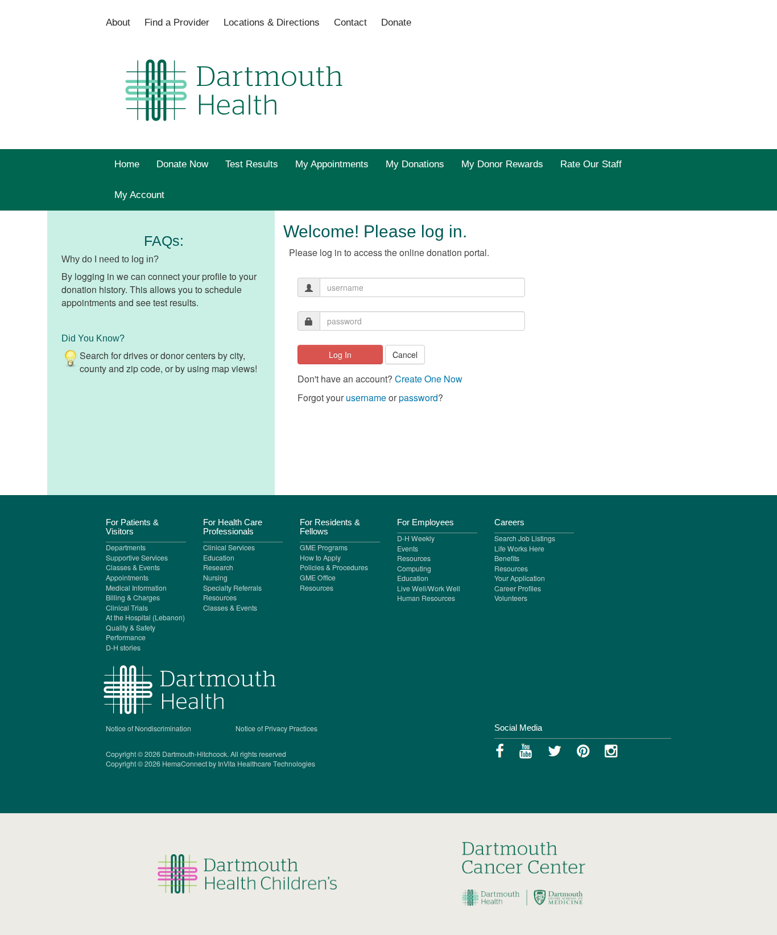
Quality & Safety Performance (130, 632)
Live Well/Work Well (428, 588)
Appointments (127, 577)
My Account (139, 195)
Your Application (519, 578)
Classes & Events (133, 567)
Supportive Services (137, 557)
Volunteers (510, 598)
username (366, 397)
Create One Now (428, 378)
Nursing (215, 577)
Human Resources (426, 598)
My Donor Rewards (502, 164)
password (418, 397)
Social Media (518, 727)
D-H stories (123, 647)
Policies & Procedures (334, 567)
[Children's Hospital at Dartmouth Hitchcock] (530, 873)
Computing (414, 568)
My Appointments (332, 164)
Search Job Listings (524, 538)
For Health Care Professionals (232, 527)
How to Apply (320, 557)
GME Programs (324, 547)
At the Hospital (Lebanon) (145, 617)
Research (218, 567)
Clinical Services (229, 547)
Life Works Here (519, 548)
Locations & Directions (272, 22)
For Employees (425, 522)
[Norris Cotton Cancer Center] (247, 873)
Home (126, 164)
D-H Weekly (416, 538)
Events (407, 548)
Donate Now (182, 164)
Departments (126, 547)
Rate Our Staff (591, 164)
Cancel (405, 354)
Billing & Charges (133, 597)
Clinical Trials (127, 607)
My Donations (415, 164)
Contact (350, 22)
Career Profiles (517, 588)
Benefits (506, 558)
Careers (509, 522)
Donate (396, 22)
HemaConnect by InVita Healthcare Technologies (238, 763)
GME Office (318, 577)
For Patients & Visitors (132, 527)
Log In (340, 354)
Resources (220, 597)
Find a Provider (176, 22)
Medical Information (136, 587)
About (118, 22)
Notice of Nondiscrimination (148, 728)
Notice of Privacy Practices (276, 728)
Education (218, 557)
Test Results (251, 164)
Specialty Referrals (232, 587)
